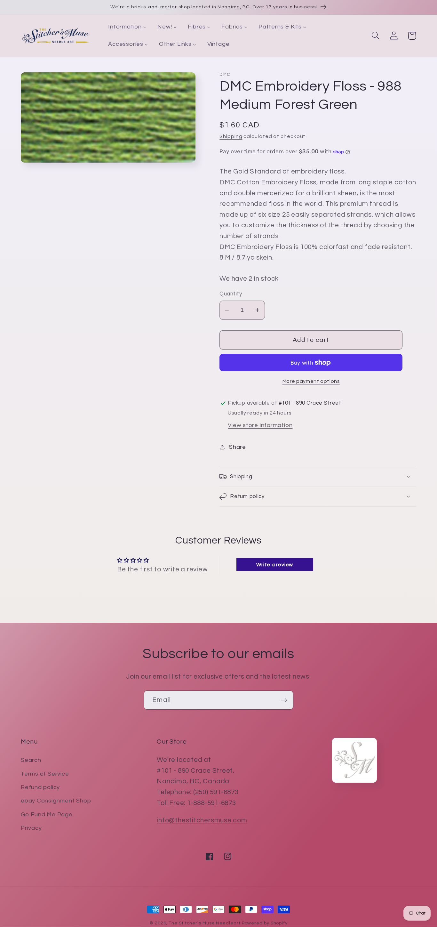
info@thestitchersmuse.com (202, 820)
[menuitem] (127, 27)
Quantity (230, 294)
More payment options (311, 381)
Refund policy (40, 787)
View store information (260, 425)
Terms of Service (45, 774)
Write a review (274, 564)
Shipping (230, 136)
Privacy (31, 828)
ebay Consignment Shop (56, 801)
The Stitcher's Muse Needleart (204, 923)
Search (31, 760)
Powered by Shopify (265, 923)
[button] (375, 36)
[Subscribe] (284, 700)
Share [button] (237, 447)
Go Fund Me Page (47, 814)
